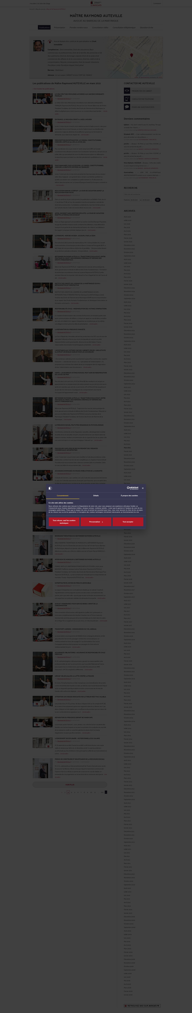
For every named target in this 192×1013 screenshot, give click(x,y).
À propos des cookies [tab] (129, 496)
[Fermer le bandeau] (143, 488)
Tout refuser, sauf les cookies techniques (64, 521)
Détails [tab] (96, 496)
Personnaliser (94, 522)
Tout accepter (128, 522)
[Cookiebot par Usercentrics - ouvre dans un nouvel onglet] (128, 488)
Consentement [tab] (62, 496)
